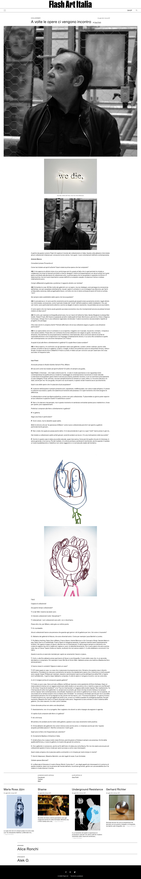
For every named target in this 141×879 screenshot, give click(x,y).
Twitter (40, 779)
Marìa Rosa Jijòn (14, 789)
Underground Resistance (87, 789)
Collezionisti (36, 18)
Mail (39, 781)
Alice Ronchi (27, 849)
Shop (129, 10)
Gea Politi (97, 22)
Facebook (41, 777)
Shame (42, 789)
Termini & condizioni (76, 876)
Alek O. (23, 860)
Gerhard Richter (116, 789)
